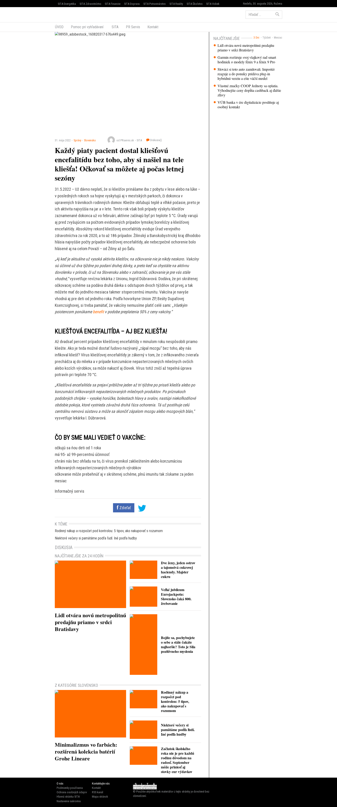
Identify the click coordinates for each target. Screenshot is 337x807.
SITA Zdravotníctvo (90, 4)
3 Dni (256, 37)
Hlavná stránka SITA (68, 796)
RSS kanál (97, 792)
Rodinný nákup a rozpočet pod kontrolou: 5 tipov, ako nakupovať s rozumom (109, 531)
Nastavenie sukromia (69, 801)
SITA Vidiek (212, 4)
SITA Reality (176, 4)
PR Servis (133, 27)
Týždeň (266, 37)
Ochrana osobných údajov (72, 792)
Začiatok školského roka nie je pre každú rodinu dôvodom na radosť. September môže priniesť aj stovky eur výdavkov (177, 760)
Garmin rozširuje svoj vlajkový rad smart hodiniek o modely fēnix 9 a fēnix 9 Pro (247, 59)
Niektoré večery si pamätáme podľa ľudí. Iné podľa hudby (96, 538)
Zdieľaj (68, 14)
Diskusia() (155, 140)
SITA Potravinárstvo (154, 4)
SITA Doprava (132, 4)
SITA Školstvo (195, 4)
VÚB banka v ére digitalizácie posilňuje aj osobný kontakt (248, 104)
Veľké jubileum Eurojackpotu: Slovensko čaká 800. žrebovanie (176, 596)
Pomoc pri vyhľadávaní (87, 27)
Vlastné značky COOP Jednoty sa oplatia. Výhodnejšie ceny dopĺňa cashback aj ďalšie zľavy (249, 90)
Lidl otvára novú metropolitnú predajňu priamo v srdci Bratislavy (246, 47)
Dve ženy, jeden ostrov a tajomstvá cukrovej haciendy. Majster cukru (178, 569)
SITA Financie (112, 4)
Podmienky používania (70, 788)
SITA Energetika (67, 4)
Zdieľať (125, 507)
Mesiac (278, 37)
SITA (115, 27)
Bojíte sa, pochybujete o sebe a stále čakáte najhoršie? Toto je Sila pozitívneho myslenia (178, 644)
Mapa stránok (100, 796)
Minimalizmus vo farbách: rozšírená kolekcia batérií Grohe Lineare (86, 751)
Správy (77, 140)
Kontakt (152, 27)
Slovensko (90, 140)
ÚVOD (59, 27)
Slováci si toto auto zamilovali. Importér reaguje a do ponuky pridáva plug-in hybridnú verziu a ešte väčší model (246, 74)
